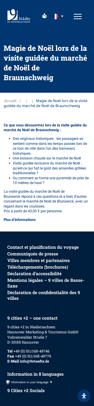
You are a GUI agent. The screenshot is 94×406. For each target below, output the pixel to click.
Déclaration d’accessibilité (34, 273)
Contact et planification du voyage (43, 247)
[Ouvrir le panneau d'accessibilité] (84, 396)
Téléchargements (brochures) (37, 267)
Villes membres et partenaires (38, 260)
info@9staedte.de (34, 361)
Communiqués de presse (32, 254)
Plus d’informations (20, 220)
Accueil (10, 100)
